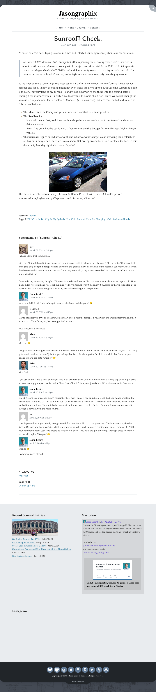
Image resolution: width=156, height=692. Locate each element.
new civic (71, 219)
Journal (32, 215)
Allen (32, 334)
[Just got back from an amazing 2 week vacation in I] (43, 633)
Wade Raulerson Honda (118, 219)
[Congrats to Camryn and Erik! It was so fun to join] (64, 620)
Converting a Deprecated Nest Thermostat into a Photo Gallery (41, 549)
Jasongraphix (78, 13)
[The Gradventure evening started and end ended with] (64, 645)
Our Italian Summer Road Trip (26, 539)
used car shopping (95, 219)
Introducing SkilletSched (23, 542)
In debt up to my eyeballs (51, 219)
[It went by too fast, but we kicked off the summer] (22, 645)
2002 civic (32, 219)
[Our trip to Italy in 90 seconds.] (22, 633)
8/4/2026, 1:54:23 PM (111, 522)
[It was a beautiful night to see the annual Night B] (64, 633)
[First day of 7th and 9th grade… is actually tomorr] (22, 620)
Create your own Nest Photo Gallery (29, 545)
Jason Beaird (88, 44)
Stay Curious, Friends (22, 556)
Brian (32, 363)
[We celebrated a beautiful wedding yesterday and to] (43, 620)
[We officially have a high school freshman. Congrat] (43, 645)
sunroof (81, 219)
